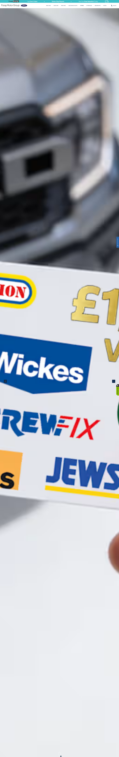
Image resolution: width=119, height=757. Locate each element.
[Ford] (24, 5)
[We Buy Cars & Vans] (59, 1)
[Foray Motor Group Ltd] (10, 5)
